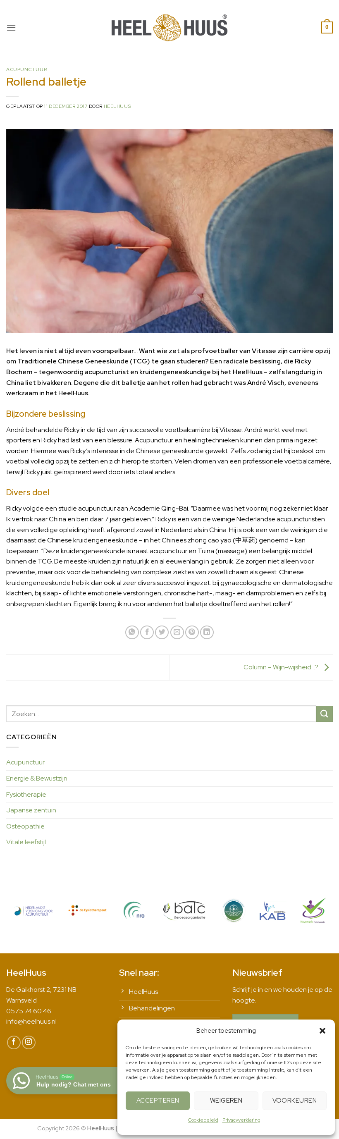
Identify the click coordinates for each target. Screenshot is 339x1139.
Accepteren (157, 1100)
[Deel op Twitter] (162, 632)
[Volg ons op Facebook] (14, 1042)
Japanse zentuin (31, 810)
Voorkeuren (294, 1100)
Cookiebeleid (203, 1120)
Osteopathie (25, 826)
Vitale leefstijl (26, 842)
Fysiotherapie (26, 794)
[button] (322, 1031)
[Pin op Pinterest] (192, 632)
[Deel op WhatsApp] (132, 632)
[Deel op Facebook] (147, 632)
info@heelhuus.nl (31, 1021)
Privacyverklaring (241, 1120)
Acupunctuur (26, 69)
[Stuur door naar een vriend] (177, 632)
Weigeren (226, 1100)
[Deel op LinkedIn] (207, 632)
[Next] (315, 918)
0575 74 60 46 (28, 1011)
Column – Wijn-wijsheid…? (282, 667)
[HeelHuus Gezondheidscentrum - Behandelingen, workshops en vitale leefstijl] (169, 27)
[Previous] (23, 918)
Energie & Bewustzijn (36, 778)
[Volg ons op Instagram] (29, 1042)
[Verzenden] (324, 714)
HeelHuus (117, 106)
